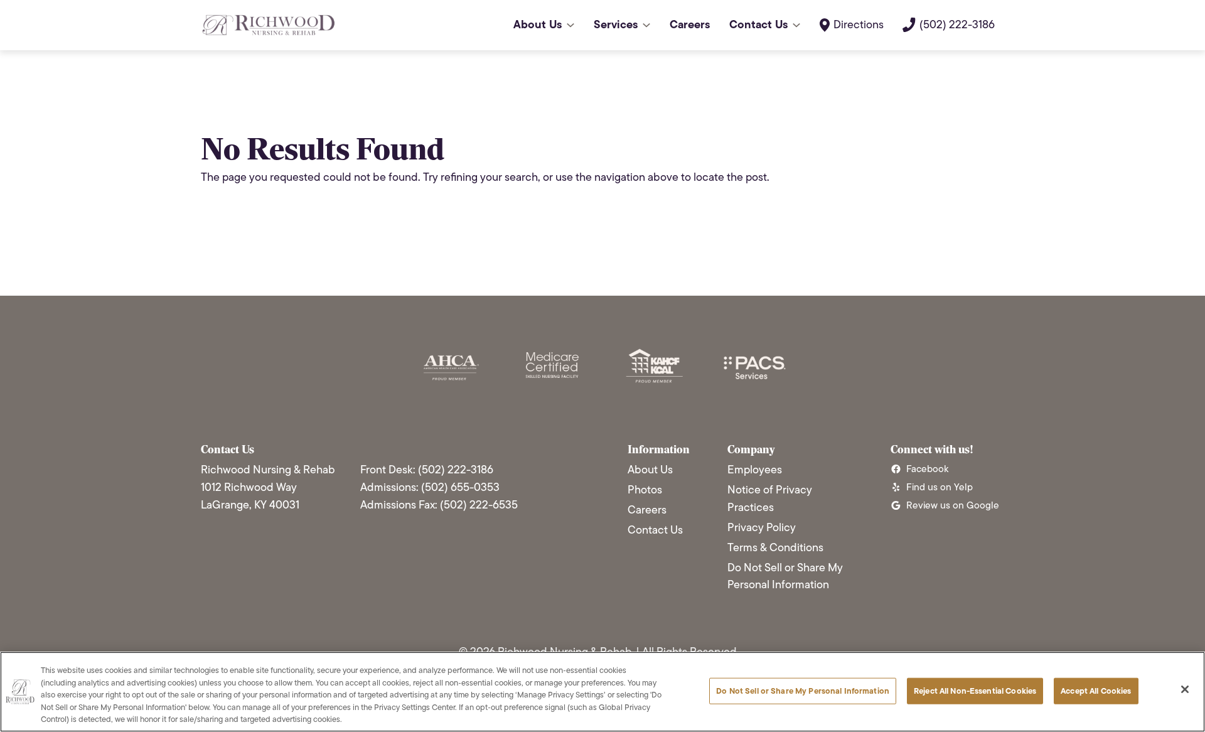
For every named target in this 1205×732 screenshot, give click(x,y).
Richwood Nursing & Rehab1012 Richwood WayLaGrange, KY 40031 (268, 487)
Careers (647, 509)
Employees (754, 469)
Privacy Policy (761, 527)
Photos (645, 489)
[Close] (1185, 689)
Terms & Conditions (775, 547)
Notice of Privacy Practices (769, 498)
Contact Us (655, 529)
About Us (650, 469)
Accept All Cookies (1096, 690)
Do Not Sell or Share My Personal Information (785, 576)
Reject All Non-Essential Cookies (975, 690)
